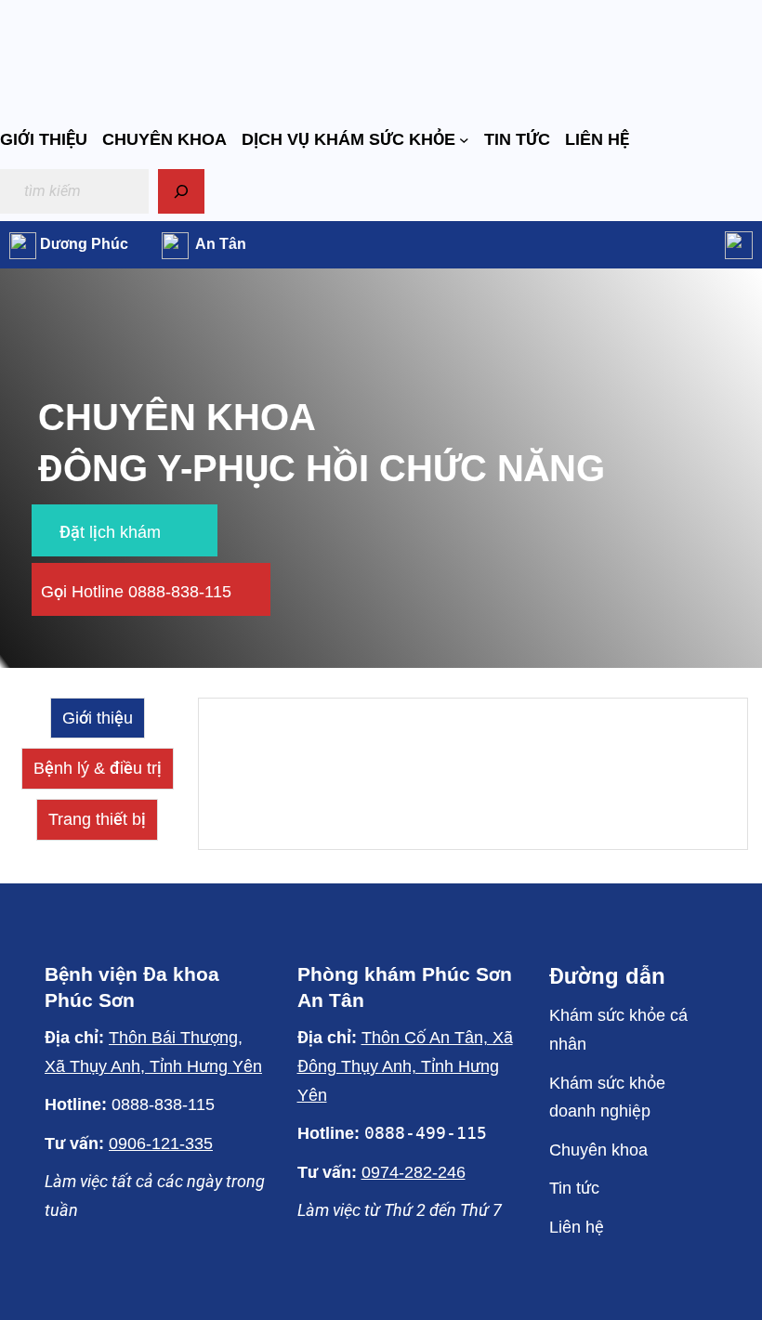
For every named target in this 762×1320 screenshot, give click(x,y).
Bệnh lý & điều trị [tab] (97, 768)
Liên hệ (576, 1227)
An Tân (220, 244)
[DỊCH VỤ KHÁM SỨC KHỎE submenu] (464, 140)
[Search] (181, 191)
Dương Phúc (84, 244)
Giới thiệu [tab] (97, 718)
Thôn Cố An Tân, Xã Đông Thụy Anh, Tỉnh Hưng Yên (405, 1066)
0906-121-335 (161, 1143)
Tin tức (574, 1188)
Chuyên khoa (598, 1150)
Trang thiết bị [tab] (97, 819)
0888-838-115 (163, 1104)
